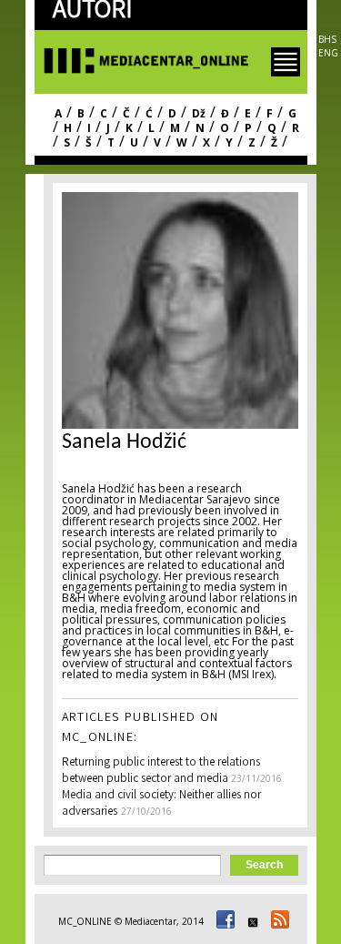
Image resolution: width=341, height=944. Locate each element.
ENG (328, 52)
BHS (327, 39)
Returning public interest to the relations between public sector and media (161, 771)
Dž (199, 113)
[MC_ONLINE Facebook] (222, 921)
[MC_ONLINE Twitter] (250, 921)
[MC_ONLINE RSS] (277, 921)
